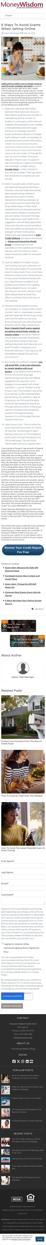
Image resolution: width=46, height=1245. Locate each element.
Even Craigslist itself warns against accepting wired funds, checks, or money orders (22, 331)
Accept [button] (40, 1239)
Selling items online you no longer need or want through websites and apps (21, 85)
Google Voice (12, 169)
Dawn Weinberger (12, 33)
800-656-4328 (26, 1034)
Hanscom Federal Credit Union (25, 1206)
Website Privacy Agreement (20, 1239)
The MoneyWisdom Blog (23, 1049)
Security (39, 609)
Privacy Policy (22, 1213)
